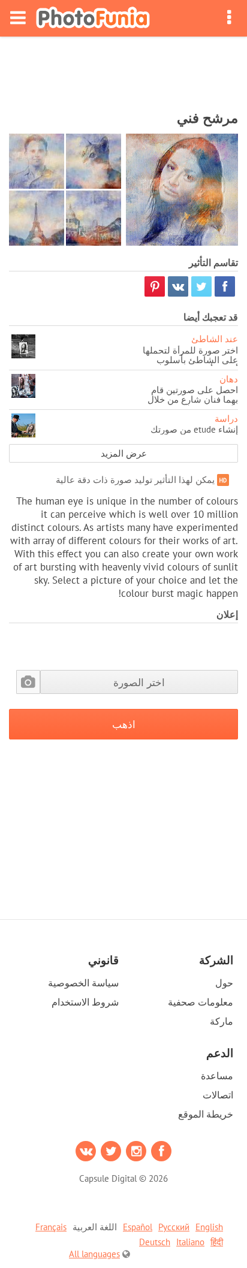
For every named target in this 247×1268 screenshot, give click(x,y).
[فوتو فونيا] (93, 18)
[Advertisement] (123, 69)
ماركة (221, 1021)
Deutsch (154, 1242)
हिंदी (216, 1242)
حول (224, 983)
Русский (173, 1227)
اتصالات (218, 1095)
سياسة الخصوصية (83, 983)
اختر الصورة (139, 682)
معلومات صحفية (200, 1002)
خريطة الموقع (205, 1114)
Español (137, 1227)
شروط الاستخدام (85, 1002)
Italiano (190, 1242)
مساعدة (217, 1076)
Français (51, 1227)
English (209, 1227)
